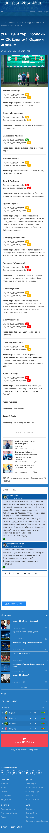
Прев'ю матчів (32, 799)
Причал (29, 809)
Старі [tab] (5, 490)
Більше (24, 687)
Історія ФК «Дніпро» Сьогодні (25, 621)
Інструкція (33, 750)
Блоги (3, 787)
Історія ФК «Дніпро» (20, 653)
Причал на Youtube (34, 787)
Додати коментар (13, 604)
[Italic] (9, 573)
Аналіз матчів (31, 795)
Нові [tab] (14, 490)
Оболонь (11, 478)
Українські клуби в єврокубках (25, 632)
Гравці (4, 817)
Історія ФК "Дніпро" (20, 675)
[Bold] (5, 573)
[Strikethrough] (18, 573)
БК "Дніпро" (6, 799)
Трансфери (30, 783)
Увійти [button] (33, 12)
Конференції (6, 795)
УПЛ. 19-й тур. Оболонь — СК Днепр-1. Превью (25, 466)
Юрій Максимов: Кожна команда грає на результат (24, 443)
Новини (4, 783)
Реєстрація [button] (43, 12)
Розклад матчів (8, 809)
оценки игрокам (22, 478)
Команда (5, 707)
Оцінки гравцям (32, 791)
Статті (4, 791)
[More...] (36, 573)
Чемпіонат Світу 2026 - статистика (27, 643)
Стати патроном (24, 742)
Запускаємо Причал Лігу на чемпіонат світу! (28, 665)
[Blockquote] (25, 573)
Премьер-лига (36, 478)
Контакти (29, 817)
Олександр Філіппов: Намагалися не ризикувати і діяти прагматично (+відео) (26, 455)
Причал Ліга (31, 813)
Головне (11, 23)
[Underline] (14, 573)
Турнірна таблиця (9, 813)
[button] (2, 11)
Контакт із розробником (36, 821)
